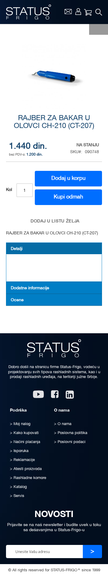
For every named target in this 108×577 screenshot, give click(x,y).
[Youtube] (38, 396)
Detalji (16, 249)
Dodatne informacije (30, 288)
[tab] (54, 248)
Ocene (17, 300)
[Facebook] (54, 396)
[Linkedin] (70, 396)
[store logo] (28, 11)
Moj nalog (78, 11)
